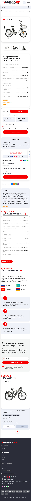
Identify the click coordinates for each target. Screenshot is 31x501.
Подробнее (6, 206)
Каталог (4, 448)
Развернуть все (7, 261)
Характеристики (7, 102)
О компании (4, 455)
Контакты (4, 457)
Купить (9, 427)
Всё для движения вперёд (11, 3)
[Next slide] (28, 29)
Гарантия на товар (6, 470)
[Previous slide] (2, 29)
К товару (22, 427)
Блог (3, 459)
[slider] (3, 126)
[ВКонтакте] (12, 184)
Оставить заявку (16, 132)
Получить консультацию (15, 177)
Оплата (3, 466)
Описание (5, 100)
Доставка (4, 468)
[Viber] (18, 184)
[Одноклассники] (14, 184)
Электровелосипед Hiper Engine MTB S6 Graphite (14, 411)
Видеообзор (6, 104)
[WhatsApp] (16, 184)
